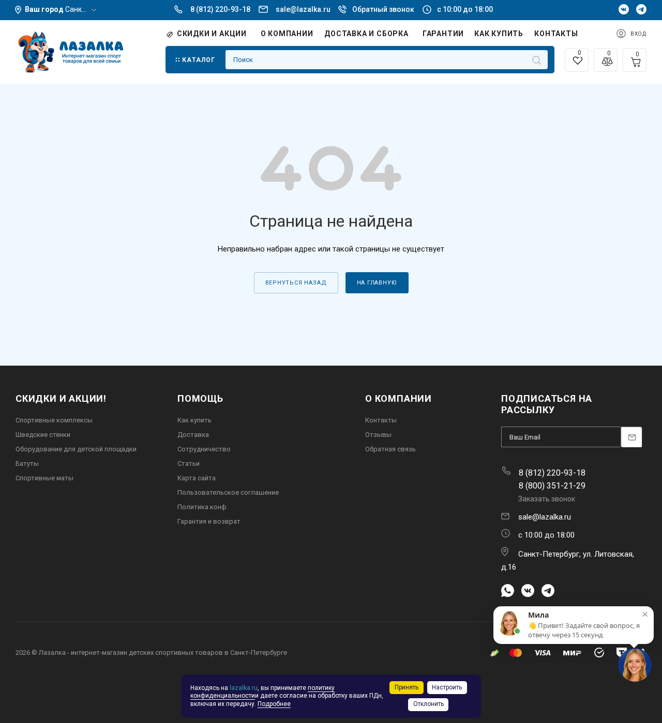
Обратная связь (390, 449)
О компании (398, 398)
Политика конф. (202, 507)
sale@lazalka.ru (303, 9)
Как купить (194, 420)
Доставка (193, 434)
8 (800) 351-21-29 (552, 486)
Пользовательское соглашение (228, 492)
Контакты (381, 420)
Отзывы (378, 434)
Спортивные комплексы (54, 420)
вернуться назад (296, 282)
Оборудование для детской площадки (76, 449)
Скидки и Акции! (61, 398)
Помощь (200, 398)
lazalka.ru (244, 687)
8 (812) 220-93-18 (220, 9)
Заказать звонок (546, 499)
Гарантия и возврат (208, 521)
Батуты (27, 463)
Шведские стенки (43, 434)
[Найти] (536, 59)
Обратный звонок (383, 9)
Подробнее (274, 704)
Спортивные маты (44, 478)
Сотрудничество (204, 449)
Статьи (188, 463)
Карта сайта (196, 478)
